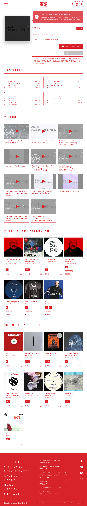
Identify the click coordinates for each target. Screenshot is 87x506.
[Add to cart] (21, 274)
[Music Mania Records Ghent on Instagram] (81, 467)
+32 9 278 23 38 (45, 462)
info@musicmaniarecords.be (50, 460)
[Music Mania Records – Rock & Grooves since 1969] (43, 4)
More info (24, 503)
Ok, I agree (46, 503)
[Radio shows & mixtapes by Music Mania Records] (81, 479)
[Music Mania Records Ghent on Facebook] (81, 461)
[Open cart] (76, 4)
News (9, 484)
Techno (48, 34)
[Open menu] (6, 4)
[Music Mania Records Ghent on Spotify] (81, 473)
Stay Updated (17, 471)
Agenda (11, 489)
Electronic (35, 34)
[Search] (72, 4)
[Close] (79, 14)
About (10, 480)
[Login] (81, 4)
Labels (11, 475)
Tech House (56, 34)
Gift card (13, 466)
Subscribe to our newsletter (49, 493)
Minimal (42, 34)
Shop (17, 462)
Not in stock (75, 53)
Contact (12, 493)
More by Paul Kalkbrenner (29, 230)
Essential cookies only (69, 503)
